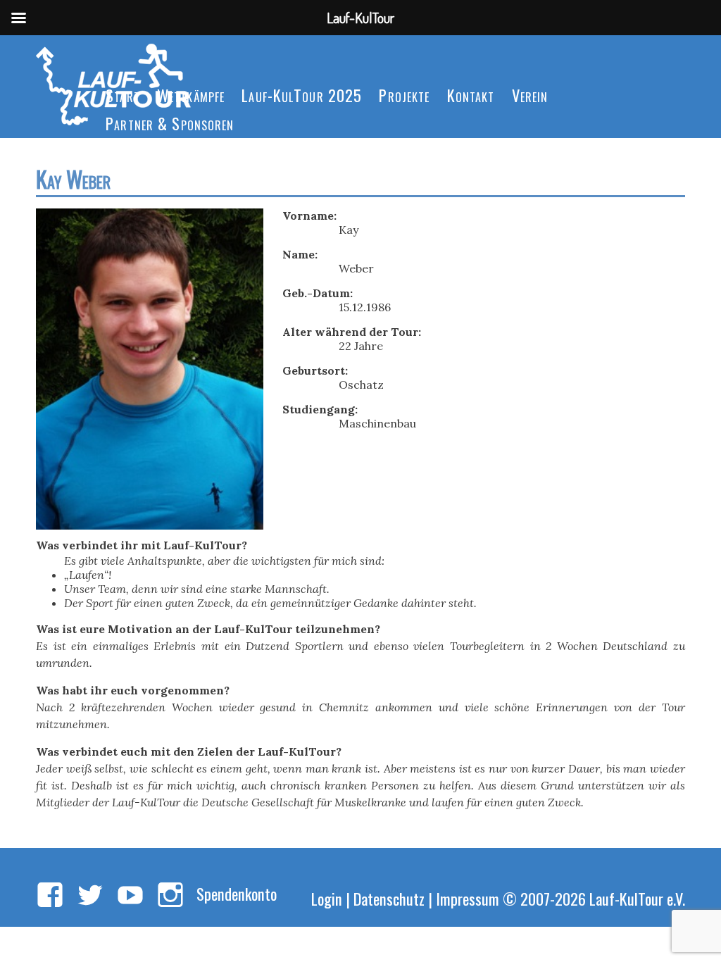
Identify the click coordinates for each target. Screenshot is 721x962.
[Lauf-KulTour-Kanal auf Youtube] (130, 896)
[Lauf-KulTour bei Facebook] (50, 896)
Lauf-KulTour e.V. (637, 898)
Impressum (467, 898)
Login (326, 898)
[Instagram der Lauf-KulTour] (170, 896)
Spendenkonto (236, 893)
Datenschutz (389, 898)
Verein (530, 94)
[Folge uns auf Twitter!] (90, 896)
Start (123, 94)
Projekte (404, 94)
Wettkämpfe (191, 94)
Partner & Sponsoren (170, 123)
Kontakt (471, 94)
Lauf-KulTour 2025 (302, 94)
